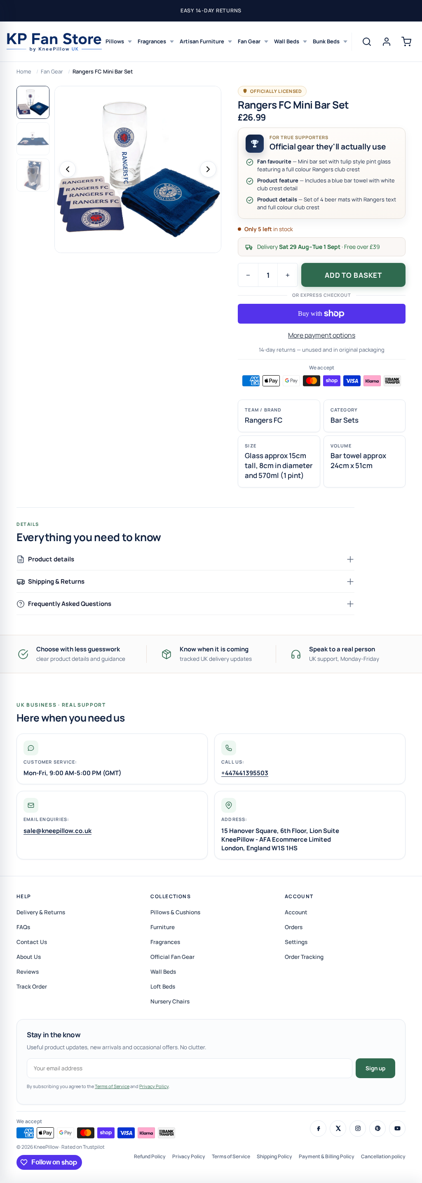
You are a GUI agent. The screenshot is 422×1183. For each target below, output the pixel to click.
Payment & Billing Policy (326, 1156)
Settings (296, 942)
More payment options (321, 335)
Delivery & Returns (40, 912)
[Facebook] (318, 1128)
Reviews (27, 971)
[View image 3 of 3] (32, 175)
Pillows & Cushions (175, 912)
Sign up (375, 1068)
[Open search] (367, 42)
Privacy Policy (154, 1086)
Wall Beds (286, 41)
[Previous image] (67, 169)
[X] (338, 1128)
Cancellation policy (383, 1156)
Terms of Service (112, 1086)
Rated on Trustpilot (83, 1146)
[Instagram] (357, 1128)
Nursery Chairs (170, 1001)
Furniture (162, 927)
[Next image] (208, 169)
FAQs (23, 927)
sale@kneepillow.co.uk (57, 830)
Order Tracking (304, 957)
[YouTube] (397, 1128)
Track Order (31, 986)
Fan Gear (249, 41)
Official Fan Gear (172, 957)
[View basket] (406, 42)
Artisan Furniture (202, 41)
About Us (28, 957)
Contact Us (31, 942)
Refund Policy (150, 1156)
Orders (293, 927)
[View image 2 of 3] (32, 138)
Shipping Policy (274, 1156)
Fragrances (152, 41)
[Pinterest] (377, 1128)
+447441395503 (244, 773)
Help (23, 896)
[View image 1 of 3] (32, 102)
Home (23, 71)
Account (299, 896)
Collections (170, 896)
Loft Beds (162, 986)
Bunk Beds (326, 41)
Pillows (115, 41)
